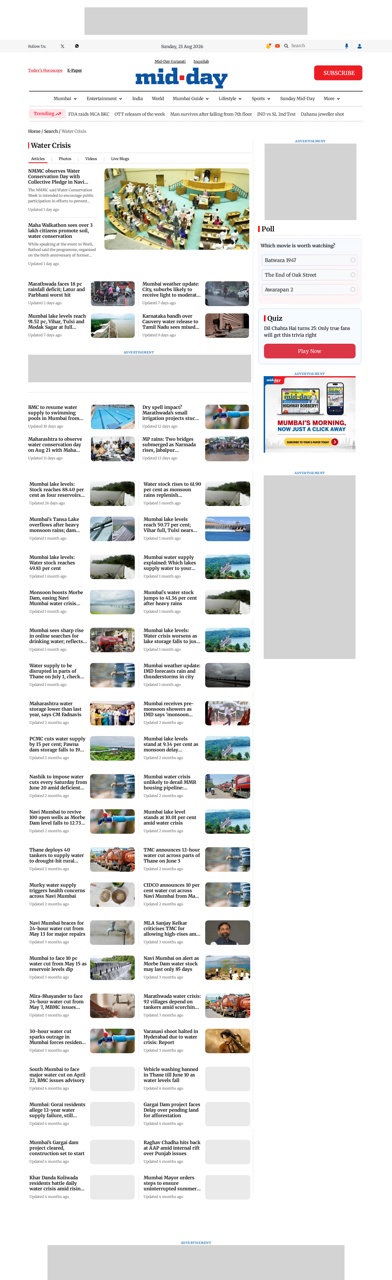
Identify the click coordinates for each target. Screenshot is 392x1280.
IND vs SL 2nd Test (276, 114)
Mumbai (62, 98)
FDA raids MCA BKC (88, 114)
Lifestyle (227, 98)
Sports (258, 98)
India (137, 98)
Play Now (309, 351)
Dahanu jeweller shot (322, 114)
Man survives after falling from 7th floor (211, 114)
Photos (65, 158)
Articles (38, 158)
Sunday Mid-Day (297, 98)
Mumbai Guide (188, 98)
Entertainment (102, 98)
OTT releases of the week (140, 114)
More (329, 98)
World (158, 98)
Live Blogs (120, 158)
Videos (91, 158)
